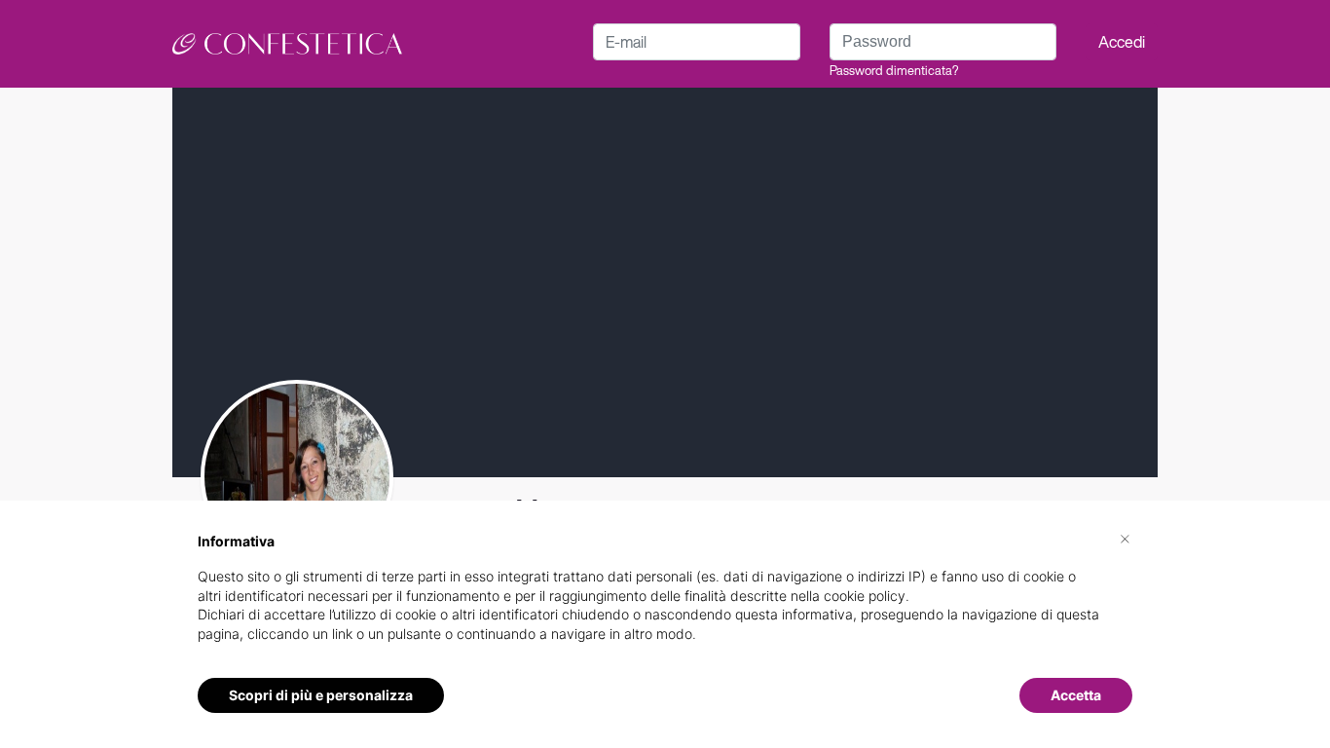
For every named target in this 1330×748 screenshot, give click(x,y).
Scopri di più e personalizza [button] (321, 695)
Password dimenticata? (894, 70)
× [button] (1125, 537)
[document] (665, 603)
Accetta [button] (1076, 695)
